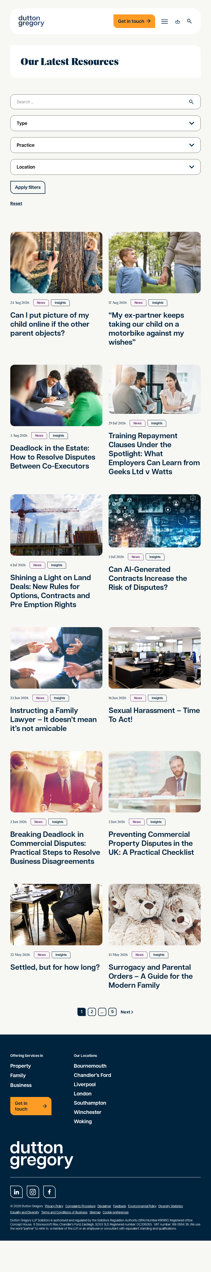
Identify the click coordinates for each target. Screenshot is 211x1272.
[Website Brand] (31, 21)
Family (18, 1075)
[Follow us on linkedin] (16, 1192)
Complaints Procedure (80, 1206)
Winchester (87, 1111)
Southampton (90, 1102)
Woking (83, 1121)
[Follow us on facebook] (49, 1192)
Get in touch (131, 21)
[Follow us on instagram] (33, 1192)
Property (20, 1065)
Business (21, 1084)
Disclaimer (104, 1206)
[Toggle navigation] (164, 21)
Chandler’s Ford (92, 1074)
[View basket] (177, 21)
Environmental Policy (142, 1206)
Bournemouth (90, 1065)
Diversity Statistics (171, 1206)
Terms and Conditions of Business (64, 1212)
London (83, 1093)
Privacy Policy (54, 1206)
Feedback (119, 1206)
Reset (16, 203)
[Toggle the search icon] (189, 21)
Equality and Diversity (24, 1212)
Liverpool (85, 1084)
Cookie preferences (116, 1212)
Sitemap (95, 1212)
